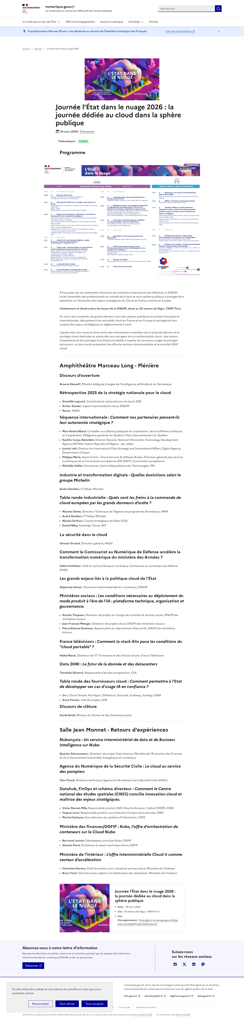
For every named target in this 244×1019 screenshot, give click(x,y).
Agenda (38, 48)
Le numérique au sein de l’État (39, 22)
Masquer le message (219, 31)
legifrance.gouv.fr (180, 996)
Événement (87, 132)
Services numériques (111, 22)
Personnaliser (40, 1004)
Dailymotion (175, 964)
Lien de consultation (179, 31)
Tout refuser (67, 1004)
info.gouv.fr (130, 996)
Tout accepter (94, 1004)
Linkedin (193, 964)
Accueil (26, 48)
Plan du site (124, 1007)
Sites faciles (181, 1014)
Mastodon (203, 964)
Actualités (134, 22)
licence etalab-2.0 (140, 1014)
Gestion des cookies (146, 1007)
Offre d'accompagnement (80, 22)
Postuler (153, 22)
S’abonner (31, 966)
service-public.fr (154, 996)
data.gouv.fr (204, 996)
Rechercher (218, 8)
